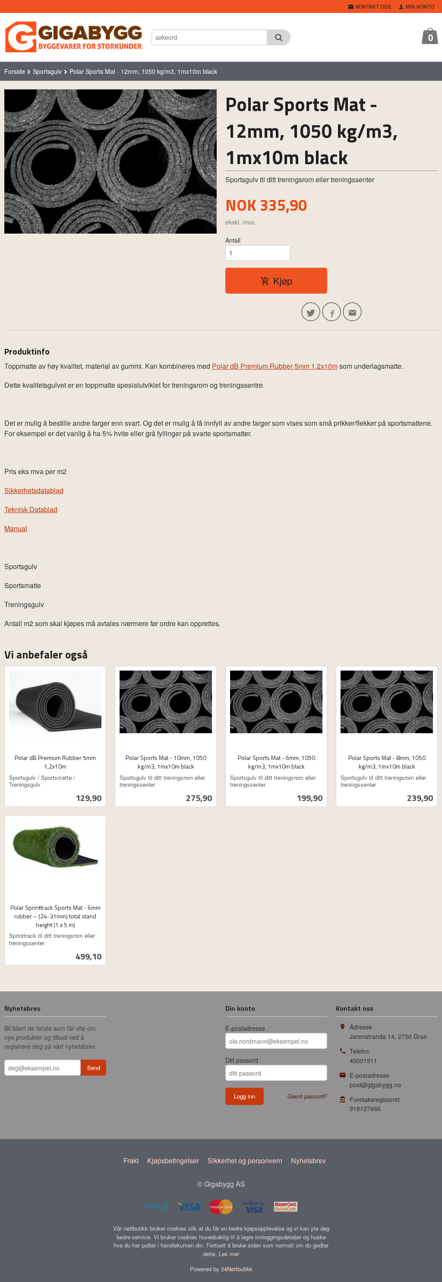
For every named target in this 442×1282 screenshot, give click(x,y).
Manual (15, 528)
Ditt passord (241, 1060)
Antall (232, 240)
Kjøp (282, 280)
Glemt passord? (307, 1096)
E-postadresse (245, 1028)
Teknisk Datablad (30, 509)
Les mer (229, 1254)
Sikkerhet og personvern (245, 1160)
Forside (14, 71)
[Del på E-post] (352, 311)
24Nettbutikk (237, 1269)
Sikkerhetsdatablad (33, 490)
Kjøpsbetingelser (173, 1160)
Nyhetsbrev (308, 1160)
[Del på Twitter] (310, 311)
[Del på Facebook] (331, 311)
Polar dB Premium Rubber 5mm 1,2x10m (275, 366)
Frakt (131, 1160)
